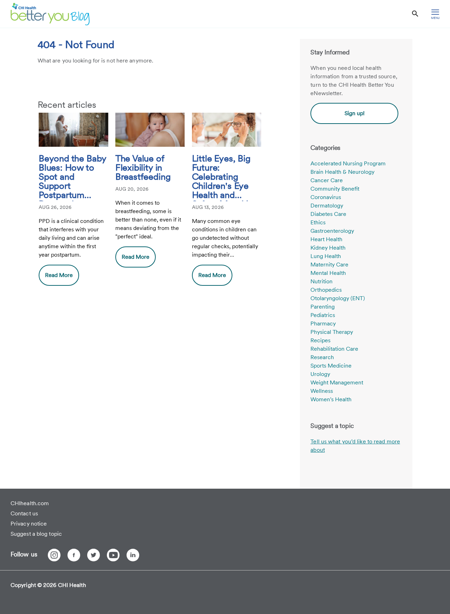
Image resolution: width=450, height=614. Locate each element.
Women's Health (331, 399)
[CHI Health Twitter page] (93, 555)
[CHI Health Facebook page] (74, 555)
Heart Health (326, 239)
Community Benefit (334, 188)
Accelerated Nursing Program (348, 163)
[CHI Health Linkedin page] (133, 555)
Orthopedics (326, 289)
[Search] (415, 14)
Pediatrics (322, 315)
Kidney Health (328, 247)
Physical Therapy (331, 332)
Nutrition (321, 281)
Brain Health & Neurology (342, 172)
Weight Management (336, 382)
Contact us (24, 513)
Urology (320, 374)
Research (322, 357)
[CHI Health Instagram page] (54, 555)
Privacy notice (29, 523)
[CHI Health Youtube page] (113, 555)
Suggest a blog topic (36, 533)
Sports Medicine (331, 365)
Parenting (322, 306)
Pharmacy (323, 323)
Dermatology (326, 205)
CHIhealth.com (30, 503)
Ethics (318, 222)
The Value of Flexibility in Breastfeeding (143, 168)
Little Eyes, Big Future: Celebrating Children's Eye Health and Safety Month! (221, 177)
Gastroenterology (332, 230)
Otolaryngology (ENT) (337, 298)
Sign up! (355, 113)
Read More (59, 275)
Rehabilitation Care (334, 348)
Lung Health (325, 256)
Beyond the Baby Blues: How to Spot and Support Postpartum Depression (72, 177)
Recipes (320, 340)
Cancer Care (326, 180)
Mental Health (328, 273)
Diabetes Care (328, 214)
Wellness (321, 391)
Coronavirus (325, 197)
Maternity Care (329, 264)
